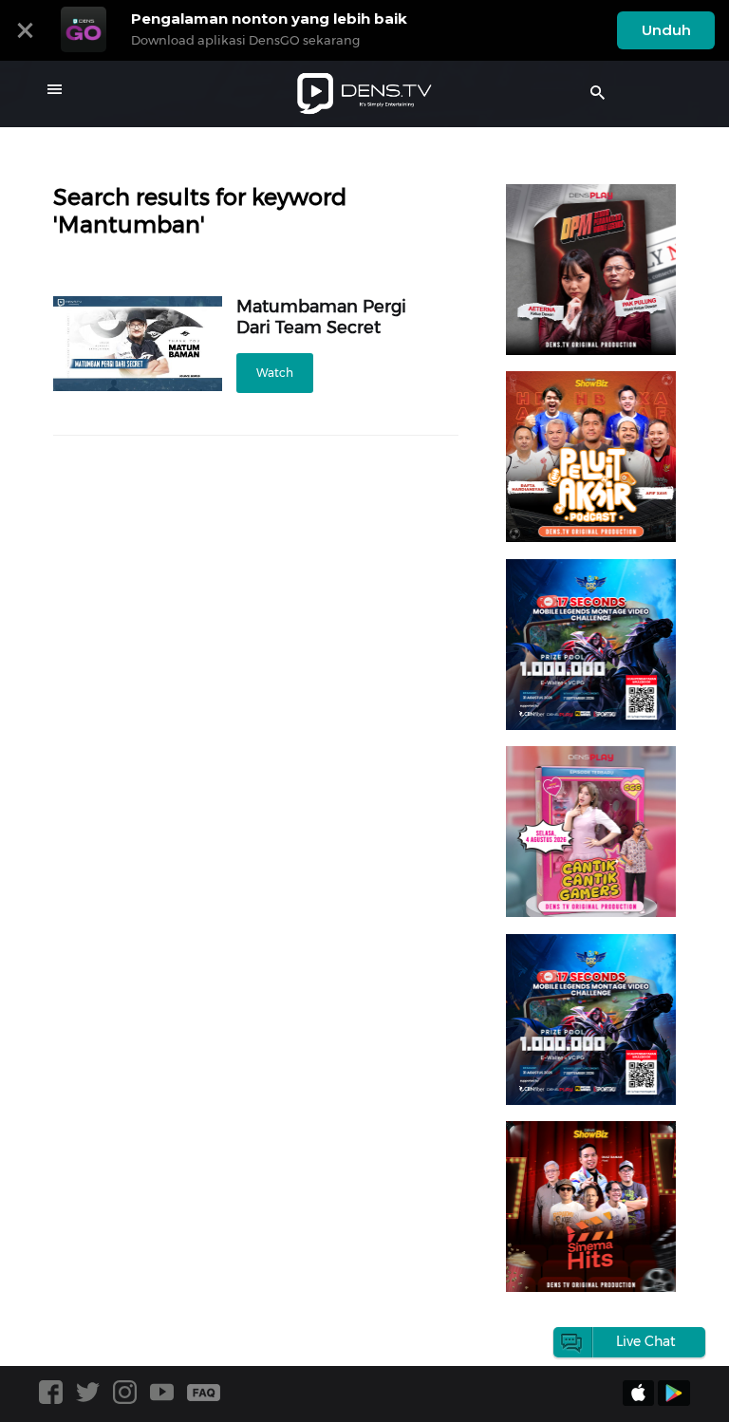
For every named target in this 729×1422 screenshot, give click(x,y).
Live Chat (646, 1341)
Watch (274, 372)
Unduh (666, 30)
